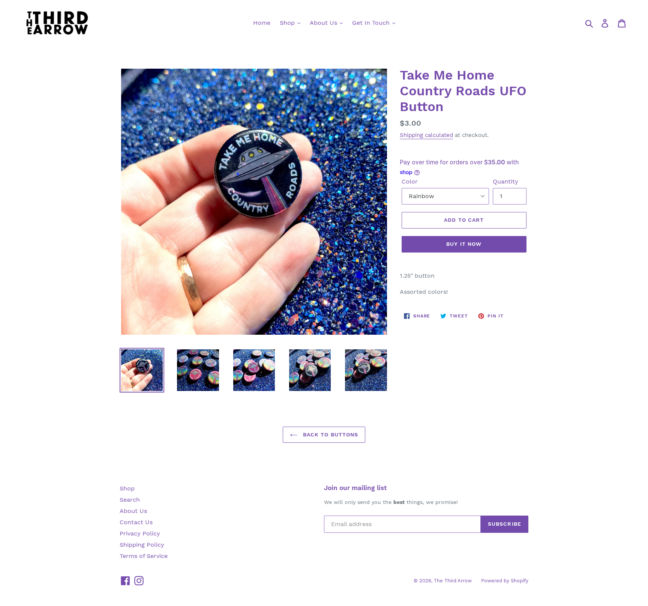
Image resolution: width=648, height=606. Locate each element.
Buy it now (464, 244)
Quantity (505, 181)
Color (410, 181)
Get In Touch (372, 22)
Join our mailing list (355, 488)
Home (261, 22)
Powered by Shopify (504, 580)
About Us (324, 22)
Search (130, 499)
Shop (288, 22)
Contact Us (136, 522)
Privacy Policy (140, 533)
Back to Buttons (329, 435)
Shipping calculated (426, 135)
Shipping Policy (142, 544)
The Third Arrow (453, 580)
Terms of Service (144, 555)
